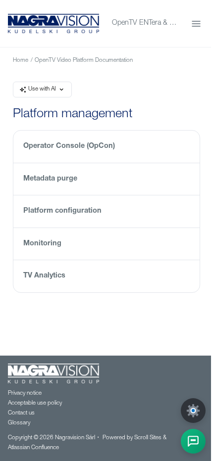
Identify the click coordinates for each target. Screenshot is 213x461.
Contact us (21, 413)
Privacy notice (25, 393)
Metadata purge (50, 179)
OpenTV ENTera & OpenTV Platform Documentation (145, 23)
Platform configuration (62, 211)
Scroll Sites (147, 438)
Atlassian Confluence (33, 448)
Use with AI (42, 89)
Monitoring (42, 243)
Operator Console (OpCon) (69, 146)
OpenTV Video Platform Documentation (84, 60)
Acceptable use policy (35, 403)
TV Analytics (44, 276)
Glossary (19, 423)
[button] (193, 441)
